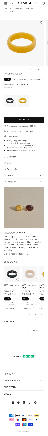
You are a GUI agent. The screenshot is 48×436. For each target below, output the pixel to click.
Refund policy (26, 431)
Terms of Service (31, 429)
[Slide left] (31, 69)
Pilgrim (9, 429)
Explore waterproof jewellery (16, 254)
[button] (6, 3)
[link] (24, 207)
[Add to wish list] (41, 22)
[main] (24, 181)
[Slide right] (43, 69)
